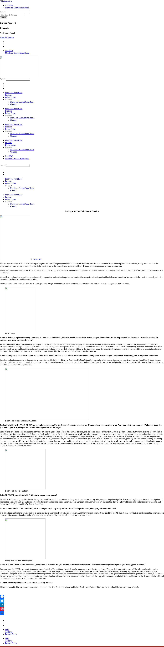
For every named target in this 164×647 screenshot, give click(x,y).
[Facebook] (82, 597)
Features (8, 95)
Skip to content (6, 1)
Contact (13, 104)
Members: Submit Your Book (22, 102)
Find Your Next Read (13, 93)
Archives (8, 632)
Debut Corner (10, 97)
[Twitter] (82, 601)
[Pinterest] (82, 609)
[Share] (82, 613)
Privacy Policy (11, 634)
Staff (7, 629)
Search (3, 12)
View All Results (7, 37)
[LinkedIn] (82, 605)
